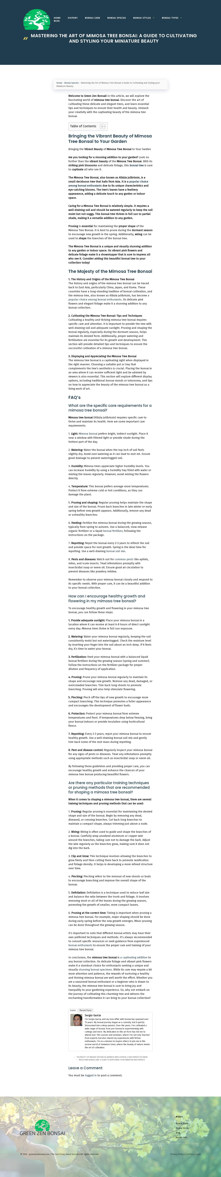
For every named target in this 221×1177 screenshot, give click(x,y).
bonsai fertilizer (113, 531)
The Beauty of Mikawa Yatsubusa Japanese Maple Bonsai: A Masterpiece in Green (112, 1057)
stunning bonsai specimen (95, 969)
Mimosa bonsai (88, 433)
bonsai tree (137, 165)
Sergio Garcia (93, 1015)
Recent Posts (86, 1010)
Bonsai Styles (142, 18)
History (73, 18)
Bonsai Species (116, 18)
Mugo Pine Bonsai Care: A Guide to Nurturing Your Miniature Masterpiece (112, 1060)
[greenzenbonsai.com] (36, 19)
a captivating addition (133, 957)
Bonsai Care (92, 18)
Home (57, 18)
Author (73, 1010)
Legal (198, 1154)
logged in (91, 1075)
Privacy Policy (177, 1154)
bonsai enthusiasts (80, 945)
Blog (57, 21)
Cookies (189, 1154)
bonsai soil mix (115, 551)
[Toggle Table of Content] (101, 126)
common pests (124, 559)
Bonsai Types (170, 18)
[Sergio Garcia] (76, 1025)
